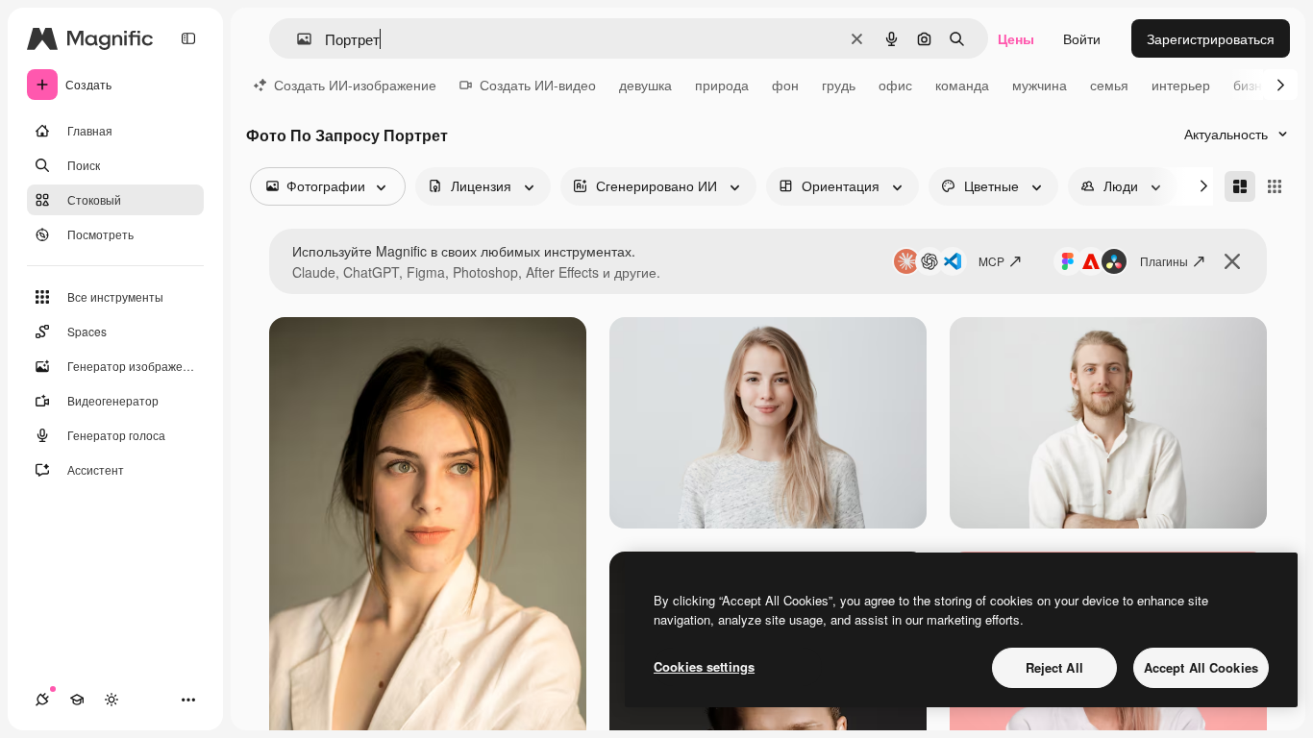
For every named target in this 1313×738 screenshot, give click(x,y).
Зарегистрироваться (1211, 38)
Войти (1082, 38)
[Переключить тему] (111, 699)
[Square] (1274, 186)
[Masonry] (1240, 186)
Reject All (1054, 667)
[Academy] (77, 699)
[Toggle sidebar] (188, 38)
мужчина (1039, 84)
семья (1109, 84)
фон (785, 84)
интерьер (1181, 84)
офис (895, 84)
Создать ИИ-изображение (355, 84)
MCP (991, 261)
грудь (838, 84)
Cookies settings (704, 666)
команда (962, 84)
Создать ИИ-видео (538, 84)
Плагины (1164, 261)
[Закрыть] (1232, 261)
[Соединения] (42, 699)
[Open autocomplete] (296, 39)
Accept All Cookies (1201, 667)
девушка (645, 84)
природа (722, 84)
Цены (1016, 38)
